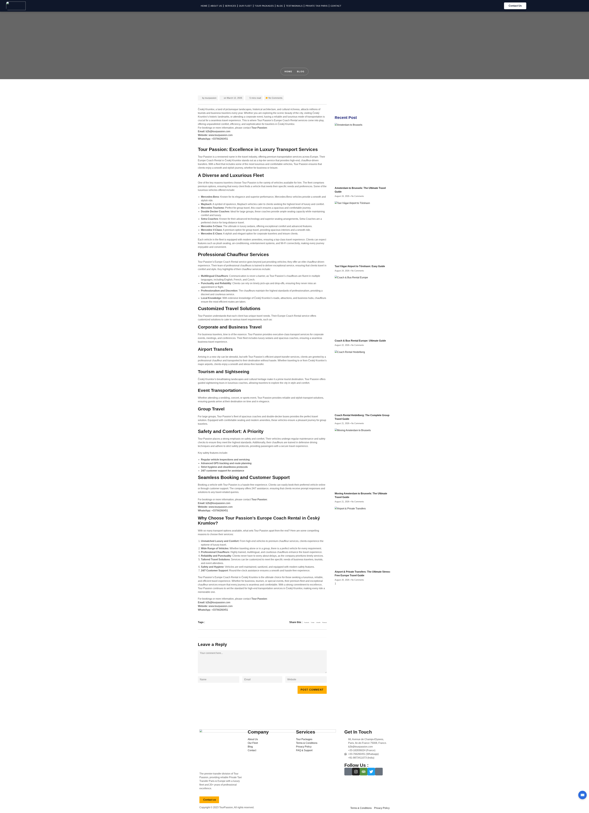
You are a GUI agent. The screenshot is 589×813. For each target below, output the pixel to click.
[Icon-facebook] (348, 771)
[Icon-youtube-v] (379, 771)
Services (230, 6)
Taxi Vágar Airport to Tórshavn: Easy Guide (360, 266)
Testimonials (294, 6)
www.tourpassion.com (221, 135)
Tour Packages (264, 6)
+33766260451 (220, 138)
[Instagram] (356, 771)
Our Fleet (245, 6)
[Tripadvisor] (363, 771)
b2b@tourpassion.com (218, 131)
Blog (280, 6)
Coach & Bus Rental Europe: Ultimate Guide (360, 340)
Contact (336, 6)
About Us (216, 6)
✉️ (582, 795)
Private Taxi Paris (317, 6)
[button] (306, 622)
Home (204, 6)
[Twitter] (371, 771)
